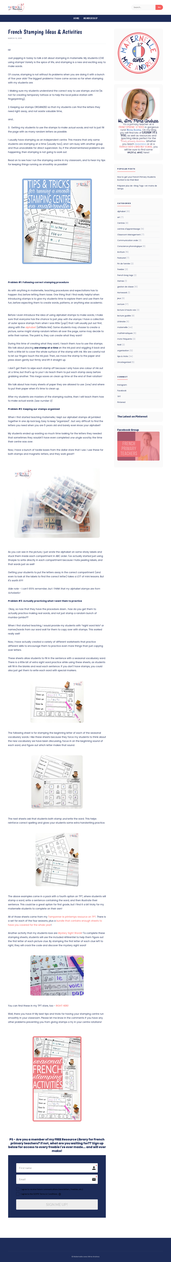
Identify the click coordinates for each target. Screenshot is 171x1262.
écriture (123, 252)
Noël (121, 344)
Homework (123, 292)
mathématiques (126, 333)
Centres (122, 223)
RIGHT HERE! (62, 1005)
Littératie (123, 321)
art (120, 217)
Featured (123, 258)
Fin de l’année (125, 263)
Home (76, 18)
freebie (122, 269)
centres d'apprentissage (130, 229)
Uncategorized (125, 362)
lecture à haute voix (128, 310)
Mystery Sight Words (70, 933)
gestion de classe (127, 286)
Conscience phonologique (131, 246)
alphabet (30, 327)
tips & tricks (125, 356)
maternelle (125, 327)
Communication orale (129, 240)
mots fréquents (126, 339)
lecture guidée (126, 315)
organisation (125, 350)
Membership (90, 18)
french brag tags (127, 275)
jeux (121, 298)
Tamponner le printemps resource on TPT (72, 916)
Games (122, 281)
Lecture (123, 304)
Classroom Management (130, 234)
